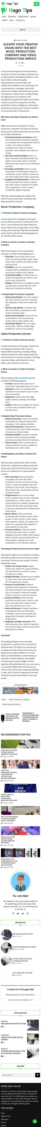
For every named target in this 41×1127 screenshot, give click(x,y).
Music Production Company (19, 699)
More (11, 20)
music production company (14, 219)
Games (33, 16)
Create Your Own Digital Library (24, 945)
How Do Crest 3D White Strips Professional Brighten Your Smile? (9, 796)
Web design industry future (22, 932)
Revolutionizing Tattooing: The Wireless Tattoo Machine (12, 717)
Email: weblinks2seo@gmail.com (20, 997)
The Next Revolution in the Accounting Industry (13, 1050)
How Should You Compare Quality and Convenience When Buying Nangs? (8, 860)
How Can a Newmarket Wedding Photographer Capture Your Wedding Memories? (9, 774)
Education (12, 16)
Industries (4, 1019)
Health (4, 20)
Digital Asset (23, 16)
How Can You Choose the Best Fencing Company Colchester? (9, 752)
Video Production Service (11, 704)
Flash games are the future (22, 971)
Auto (4, 16)
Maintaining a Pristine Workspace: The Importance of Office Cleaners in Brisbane (30, 717)
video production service (24, 378)
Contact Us (20, 20)
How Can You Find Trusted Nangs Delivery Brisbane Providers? (7, 837)
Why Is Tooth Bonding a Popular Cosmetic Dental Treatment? (9, 816)
